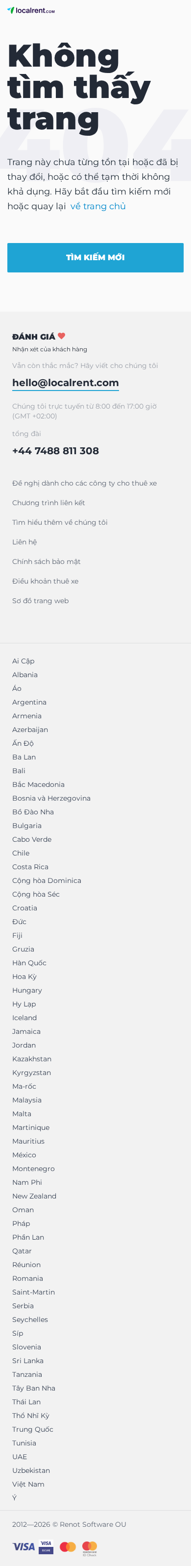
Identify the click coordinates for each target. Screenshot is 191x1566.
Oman (23, 1209)
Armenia (27, 715)
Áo (17, 688)
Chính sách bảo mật (46, 561)
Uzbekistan (31, 1470)
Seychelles (30, 1319)
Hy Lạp (24, 1004)
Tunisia (24, 1443)
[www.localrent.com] (31, 10)
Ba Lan (24, 757)
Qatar (22, 1251)
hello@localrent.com (65, 383)
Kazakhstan (31, 1058)
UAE (19, 1456)
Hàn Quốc (29, 962)
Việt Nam (28, 1484)
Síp (17, 1333)
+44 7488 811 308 (55, 451)
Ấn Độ (23, 743)
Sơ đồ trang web (40, 600)
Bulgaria (27, 825)
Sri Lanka (28, 1360)
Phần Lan (28, 1237)
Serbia (23, 1305)
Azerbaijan (30, 729)
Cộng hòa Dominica (46, 880)
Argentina (29, 702)
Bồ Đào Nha (33, 811)
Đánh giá (49, 342)
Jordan (24, 1045)
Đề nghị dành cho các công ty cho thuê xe (84, 483)
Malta (21, 1113)
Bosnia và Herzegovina (51, 798)
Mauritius (28, 1141)
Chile (20, 853)
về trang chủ (98, 206)
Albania (25, 674)
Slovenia (26, 1347)
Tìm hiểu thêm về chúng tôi (60, 522)
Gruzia (23, 949)
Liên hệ (24, 542)
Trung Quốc (32, 1429)
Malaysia (27, 1100)
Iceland (24, 1017)
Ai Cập (23, 661)
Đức (19, 921)
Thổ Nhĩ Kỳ (30, 1415)
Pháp (21, 1223)
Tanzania (27, 1374)
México (24, 1154)
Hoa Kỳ (24, 976)
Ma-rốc (24, 1086)
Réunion (26, 1264)
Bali (18, 770)
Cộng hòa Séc (36, 894)
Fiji (17, 935)
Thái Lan (26, 1401)
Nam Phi (27, 1182)
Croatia (24, 908)
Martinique (30, 1127)
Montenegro (33, 1168)
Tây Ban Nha (33, 1388)
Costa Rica (30, 866)
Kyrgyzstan (31, 1072)
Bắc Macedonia (38, 784)
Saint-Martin (33, 1292)
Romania (27, 1278)
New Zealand (34, 1196)
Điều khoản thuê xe (45, 581)
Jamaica (26, 1031)
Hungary (27, 990)
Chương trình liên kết (48, 502)
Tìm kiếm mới (95, 257)
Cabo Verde (31, 839)
